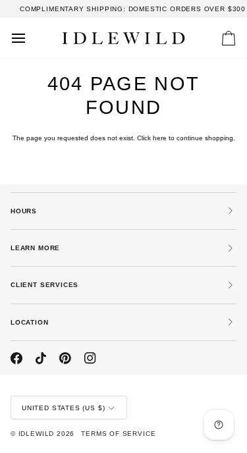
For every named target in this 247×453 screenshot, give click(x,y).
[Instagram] (90, 358)
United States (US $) (63, 408)
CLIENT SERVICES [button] (44, 284)
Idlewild (36, 433)
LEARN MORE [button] (35, 248)
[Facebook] (16, 358)
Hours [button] (24, 211)
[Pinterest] (65, 358)
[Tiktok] (41, 358)
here (160, 138)
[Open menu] (30, 38)
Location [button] (30, 322)
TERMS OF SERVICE (118, 433)
